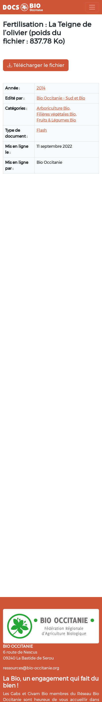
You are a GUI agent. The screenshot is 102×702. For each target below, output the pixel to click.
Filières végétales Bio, (56, 114)
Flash (42, 130)
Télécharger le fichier (38, 65)
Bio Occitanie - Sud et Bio (61, 98)
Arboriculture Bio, (53, 108)
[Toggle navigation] (92, 7)
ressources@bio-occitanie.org (31, 668)
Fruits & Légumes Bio (56, 120)
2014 (41, 88)
